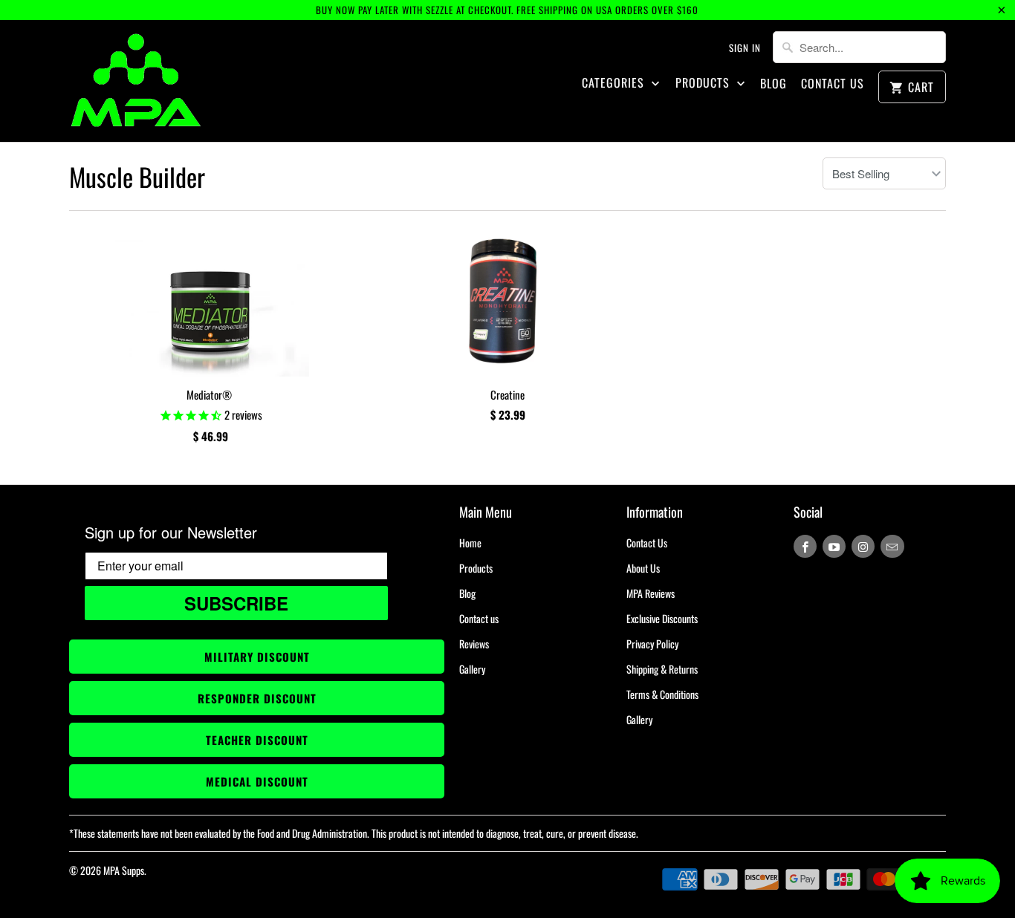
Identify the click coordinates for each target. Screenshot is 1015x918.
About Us (643, 568)
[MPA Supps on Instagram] (863, 546)
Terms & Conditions (662, 694)
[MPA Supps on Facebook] (805, 546)
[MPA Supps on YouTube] (834, 546)
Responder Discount (257, 698)
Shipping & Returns (662, 669)
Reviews (474, 643)
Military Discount (257, 656)
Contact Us (832, 83)
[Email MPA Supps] (892, 546)
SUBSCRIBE (236, 603)
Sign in (745, 47)
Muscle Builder (137, 176)
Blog (773, 83)
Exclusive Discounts (662, 618)
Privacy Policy (652, 643)
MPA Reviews (650, 593)
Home (470, 542)
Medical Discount (257, 781)
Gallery (472, 669)
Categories (615, 82)
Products (704, 82)
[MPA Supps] (136, 81)
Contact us (479, 618)
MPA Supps (123, 870)
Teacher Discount (257, 740)
